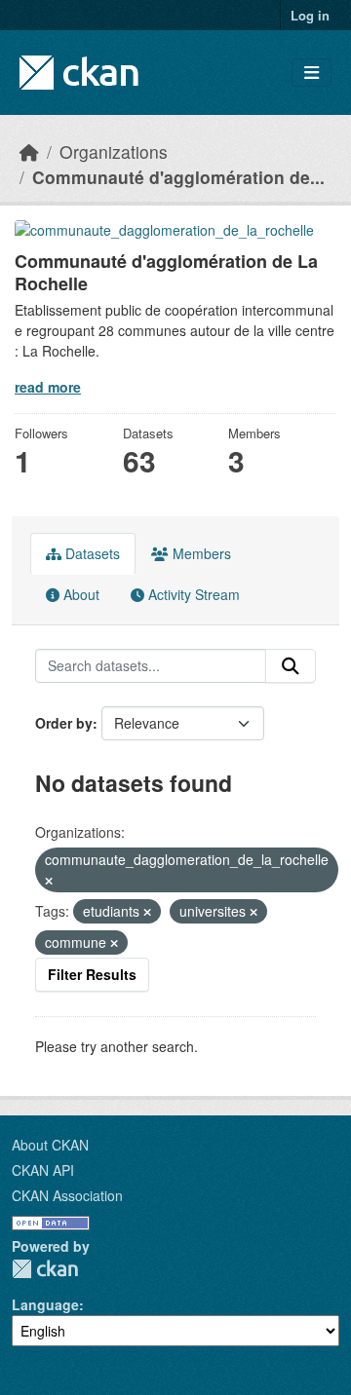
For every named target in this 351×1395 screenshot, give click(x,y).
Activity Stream (192, 594)
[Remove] (49, 880)
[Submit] (290, 666)
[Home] (29, 151)
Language (45, 1304)
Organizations (113, 151)
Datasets (90, 553)
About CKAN (50, 1144)
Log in (310, 15)
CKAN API (43, 1170)
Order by (64, 723)
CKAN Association (67, 1195)
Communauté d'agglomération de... (178, 177)
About (79, 594)
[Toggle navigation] (312, 72)
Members (200, 553)
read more (48, 386)
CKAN (45, 1269)
